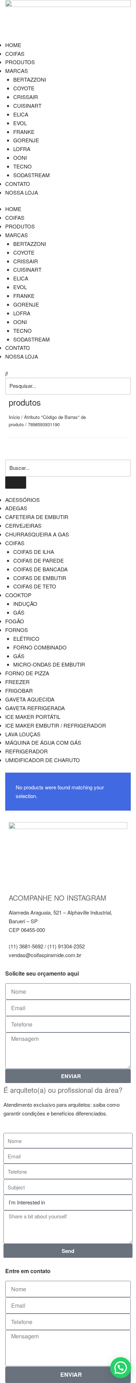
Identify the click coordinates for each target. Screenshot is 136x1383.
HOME (13, 44)
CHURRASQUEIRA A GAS (37, 534)
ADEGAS (16, 508)
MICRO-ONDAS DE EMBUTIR (49, 664)
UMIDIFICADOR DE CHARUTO (42, 760)
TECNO (22, 166)
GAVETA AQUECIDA (29, 699)
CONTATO (17, 183)
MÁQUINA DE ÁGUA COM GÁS (43, 742)
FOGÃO (14, 621)
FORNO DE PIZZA (27, 673)
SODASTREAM (31, 175)
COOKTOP (18, 595)
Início (14, 417)
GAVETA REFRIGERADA (35, 708)
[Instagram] (17, 876)
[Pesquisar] (15, 482)
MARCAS (16, 70)
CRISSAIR (25, 96)
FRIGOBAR (19, 690)
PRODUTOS (20, 62)
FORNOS (16, 629)
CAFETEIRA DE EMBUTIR (36, 516)
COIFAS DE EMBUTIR (39, 577)
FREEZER (17, 681)
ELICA (20, 114)
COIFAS (14, 53)
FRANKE (24, 131)
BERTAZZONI (29, 79)
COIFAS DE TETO (34, 586)
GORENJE (26, 140)
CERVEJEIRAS (23, 525)
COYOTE (24, 88)
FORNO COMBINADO (40, 647)
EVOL (20, 123)
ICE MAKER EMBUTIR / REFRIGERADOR (55, 725)
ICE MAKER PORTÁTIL (32, 716)
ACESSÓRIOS (22, 499)
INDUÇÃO (25, 603)
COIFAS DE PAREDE (38, 560)
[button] (68, 373)
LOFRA (21, 148)
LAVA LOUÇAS (22, 734)
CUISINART (27, 105)
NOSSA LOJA (21, 192)
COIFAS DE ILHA (33, 551)
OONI (20, 157)
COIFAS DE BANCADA (40, 569)
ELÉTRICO (26, 638)
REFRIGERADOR (26, 751)
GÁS (18, 612)
